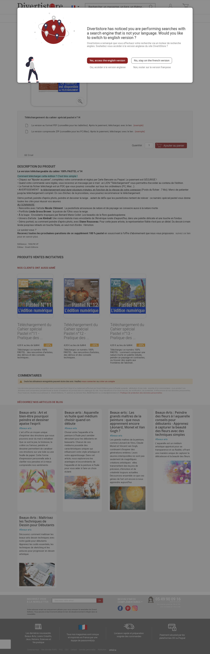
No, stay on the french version (151, 60)
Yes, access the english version (107, 60)
